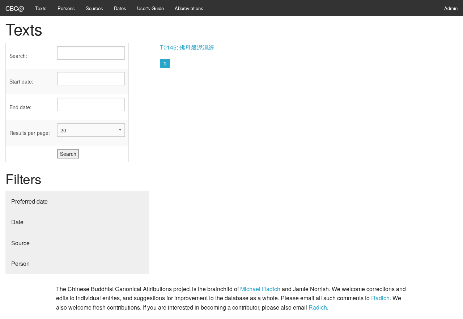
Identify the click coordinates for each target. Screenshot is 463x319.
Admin (451, 8)
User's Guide (150, 8)
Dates (120, 8)
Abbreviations (189, 8)
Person (20, 263)
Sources (94, 8)
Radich (380, 298)
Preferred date (29, 201)
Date (17, 222)
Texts (41, 8)
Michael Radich (260, 289)
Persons (66, 8)
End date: (20, 107)
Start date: (21, 81)
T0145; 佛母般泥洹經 (187, 47)
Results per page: (29, 132)
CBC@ (14, 8)
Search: (18, 55)
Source (20, 243)
